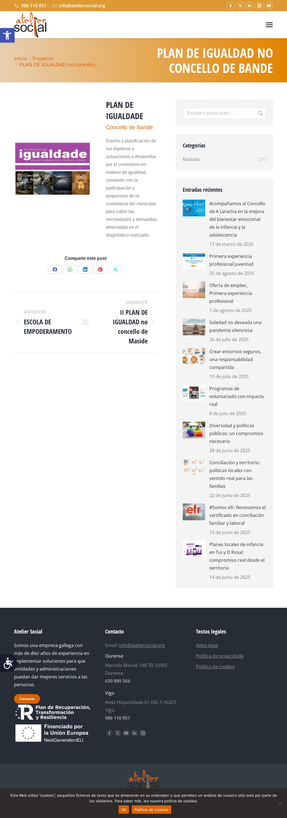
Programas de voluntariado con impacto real (236, 396)
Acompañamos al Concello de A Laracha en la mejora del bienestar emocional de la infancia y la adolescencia (237, 219)
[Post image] (194, 208)
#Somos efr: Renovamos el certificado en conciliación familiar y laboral (237, 515)
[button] (7, 35)
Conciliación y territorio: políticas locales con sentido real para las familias (234, 474)
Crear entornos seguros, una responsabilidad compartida (235, 359)
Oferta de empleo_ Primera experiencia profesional (230, 293)
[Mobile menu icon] (269, 24)
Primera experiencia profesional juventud (231, 260)
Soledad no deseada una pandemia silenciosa (235, 326)
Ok (123, 809)
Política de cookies (215, 667)
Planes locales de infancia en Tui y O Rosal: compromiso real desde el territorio (237, 556)
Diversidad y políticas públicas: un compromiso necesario (236, 433)
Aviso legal (207, 645)
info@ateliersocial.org (82, 6)
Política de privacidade (220, 656)
